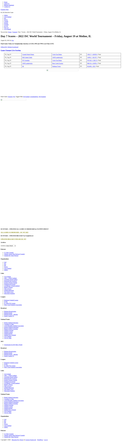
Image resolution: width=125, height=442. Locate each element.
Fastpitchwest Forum (9, 284)
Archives (3, 245)
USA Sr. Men (7, 338)
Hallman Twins (56, 66)
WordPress (40, 440)
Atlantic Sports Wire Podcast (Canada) (14, 254)
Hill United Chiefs (27, 57)
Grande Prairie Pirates (28, 54)
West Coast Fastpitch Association (13, 305)
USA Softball (7, 268)
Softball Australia (8, 330)
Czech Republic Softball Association (14, 326)
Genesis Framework (30, 440)
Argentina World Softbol (10, 279)
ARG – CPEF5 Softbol (10, 278)
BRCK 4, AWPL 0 (92, 63)
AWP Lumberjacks (57, 57)
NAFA (6, 267)
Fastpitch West (5, 9)
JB (23, 66)
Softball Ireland (8, 333)
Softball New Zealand (10, 335)
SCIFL (6, 301)
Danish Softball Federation (11, 327)
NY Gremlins (26, 60)
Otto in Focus (7, 289)
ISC (14, 96)
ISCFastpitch (42, 96)
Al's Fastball (7, 276)
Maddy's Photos (8, 287)
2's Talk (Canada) (9, 252)
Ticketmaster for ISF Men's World (13, 344)
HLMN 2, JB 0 (91, 66)
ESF (5, 262)
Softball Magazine (9, 290)
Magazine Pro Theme (17, 440)
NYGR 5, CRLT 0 (92, 60)
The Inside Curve (8, 292)
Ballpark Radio (8, 313)
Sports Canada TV (9, 316)
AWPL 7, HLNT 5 (92, 57)
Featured (10, 96)
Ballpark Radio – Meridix (11, 314)
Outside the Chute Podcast (11, 255)
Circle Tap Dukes (57, 54)
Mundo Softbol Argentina (11, 329)
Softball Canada (8, 332)
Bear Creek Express (57, 63)
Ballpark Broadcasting (10, 311)
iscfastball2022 (34, 96)
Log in (46, 440)
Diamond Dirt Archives (10, 281)
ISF (5, 265)
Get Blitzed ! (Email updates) (12, 286)
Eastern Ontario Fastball (10, 282)
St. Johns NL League (9, 303)
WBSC (6, 270)
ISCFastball (26, 96)
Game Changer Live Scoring (11, 50)
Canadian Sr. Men (9, 324)
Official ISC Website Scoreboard (9, 47)
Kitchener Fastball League (11, 300)
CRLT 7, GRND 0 (92, 54)
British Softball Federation (11, 322)
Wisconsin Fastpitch (9, 293)
